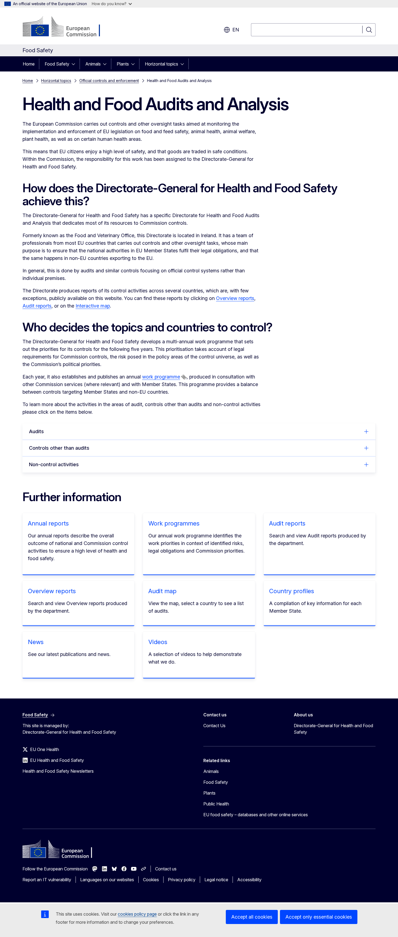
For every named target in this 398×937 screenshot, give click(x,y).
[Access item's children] (75, 63)
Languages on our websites (107, 879)
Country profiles (291, 591)
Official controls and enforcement (109, 80)
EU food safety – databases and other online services (255, 814)
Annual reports (48, 523)
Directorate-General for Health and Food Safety (333, 729)
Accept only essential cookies (318, 917)
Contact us (166, 868)
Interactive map (93, 306)
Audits (36, 431)
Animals (93, 64)
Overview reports (235, 298)
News (36, 641)
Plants (123, 64)
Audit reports (36, 306)
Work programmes (174, 523)
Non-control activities (54, 464)
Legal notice (216, 879)
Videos (157, 641)
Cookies (151, 879)
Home (29, 64)
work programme (161, 377)
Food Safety (57, 64)
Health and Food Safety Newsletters (58, 771)
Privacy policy (181, 879)
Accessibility (249, 879)
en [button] (235, 29)
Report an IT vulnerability (46, 879)
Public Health (216, 804)
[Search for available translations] (184, 377)
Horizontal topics (161, 64)
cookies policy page (137, 914)
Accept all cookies (251, 917)
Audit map (162, 591)
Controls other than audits (59, 448)
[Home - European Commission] (66, 27)
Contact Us (214, 725)
